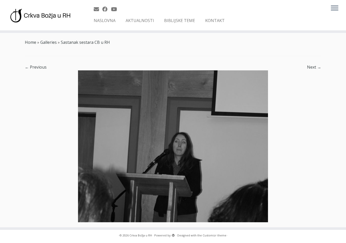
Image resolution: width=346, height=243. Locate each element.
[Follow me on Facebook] (106, 9)
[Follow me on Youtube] (115, 9)
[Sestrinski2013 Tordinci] (173, 146)
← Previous (36, 67)
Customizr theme (214, 235)
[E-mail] (98, 9)
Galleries (48, 42)
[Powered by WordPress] (173, 234)
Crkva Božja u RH (140, 235)
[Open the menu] (334, 8)
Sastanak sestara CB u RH (85, 42)
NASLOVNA (105, 20)
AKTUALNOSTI (140, 20)
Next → (314, 67)
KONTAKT (215, 20)
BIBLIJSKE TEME (179, 20)
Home (30, 42)
